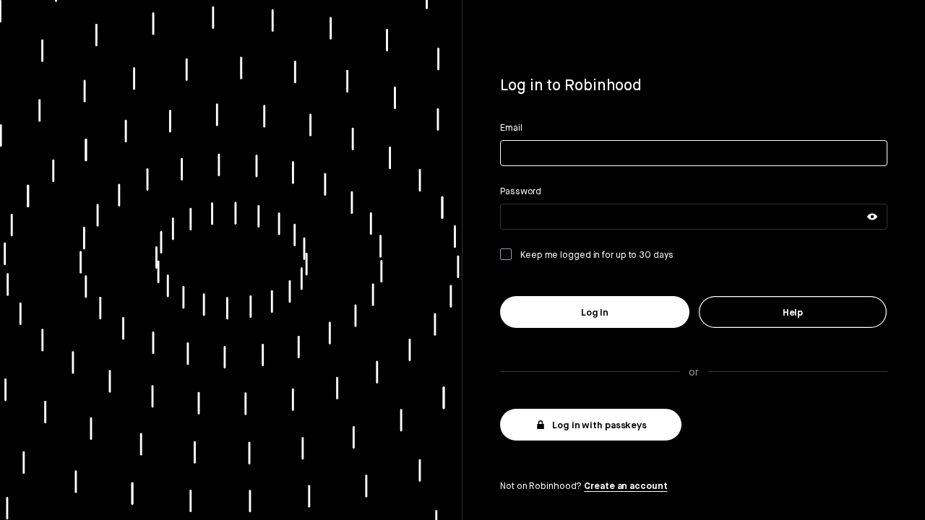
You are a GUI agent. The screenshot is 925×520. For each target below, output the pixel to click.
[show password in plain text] (872, 216)
